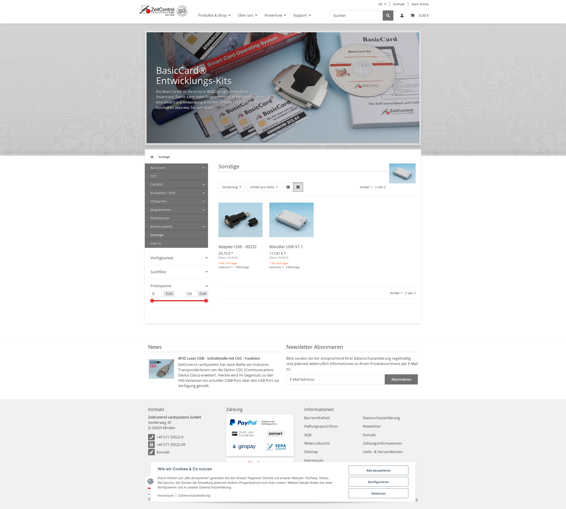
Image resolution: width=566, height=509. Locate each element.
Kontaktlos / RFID (162, 193)
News (155, 346)
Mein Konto (420, 4)
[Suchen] (388, 15)
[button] (402, 15)
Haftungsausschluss (321, 426)
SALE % (155, 243)
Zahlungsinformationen (382, 443)
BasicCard (157, 167)
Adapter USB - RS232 (237, 246)
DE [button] (380, 4)
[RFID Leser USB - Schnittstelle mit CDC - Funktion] (161, 369)
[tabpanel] (283, 87)
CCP (153, 176)
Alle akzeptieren (378, 470)
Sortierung (230, 187)
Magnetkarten (160, 209)
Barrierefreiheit (317, 417)
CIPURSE (156, 184)
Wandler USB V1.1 (286, 246)
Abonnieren (401, 379)
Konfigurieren (378, 482)
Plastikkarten (159, 218)
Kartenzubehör (161, 226)
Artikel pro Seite (262, 187)
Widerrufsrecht (317, 443)
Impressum (166, 495)
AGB (307, 434)
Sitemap (311, 451)
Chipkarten (158, 201)
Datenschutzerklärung (194, 495)
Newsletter (372, 426)
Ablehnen (378, 493)
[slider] (152, 301)
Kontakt (399, 4)
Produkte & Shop (212, 15)
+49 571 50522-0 (170, 437)
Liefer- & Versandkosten (383, 451)
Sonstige (156, 235)
